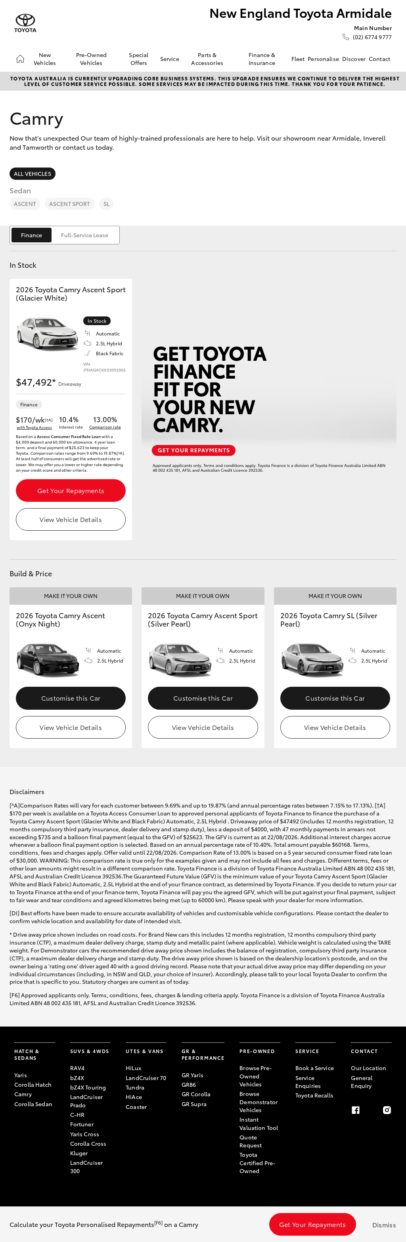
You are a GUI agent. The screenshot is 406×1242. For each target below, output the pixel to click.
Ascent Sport (69, 204)
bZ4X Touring (88, 1087)
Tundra (135, 1087)
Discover (354, 59)
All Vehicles (32, 173)
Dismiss (384, 1224)
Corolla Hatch (33, 1084)
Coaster (136, 1107)
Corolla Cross (88, 1143)
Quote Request (250, 1141)
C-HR (77, 1114)
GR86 (189, 1084)
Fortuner (82, 1124)
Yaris (20, 1075)
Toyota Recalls (314, 1095)
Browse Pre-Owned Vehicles (255, 1076)
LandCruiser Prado (86, 1101)
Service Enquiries (308, 1082)
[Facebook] (355, 1110)
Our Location (368, 1068)
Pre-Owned (257, 1051)
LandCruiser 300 (86, 1166)
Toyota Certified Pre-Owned (257, 1163)
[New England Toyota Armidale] (25, 23)
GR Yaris (192, 1075)
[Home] (20, 58)
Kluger (79, 1153)
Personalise (323, 59)
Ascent (25, 204)
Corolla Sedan (33, 1104)
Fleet (298, 59)
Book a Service (314, 1068)
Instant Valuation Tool (258, 1123)
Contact (379, 59)
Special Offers (138, 59)
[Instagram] (387, 1110)
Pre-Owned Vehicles (91, 59)
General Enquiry (361, 1082)
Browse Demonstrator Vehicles (258, 1102)
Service (169, 59)
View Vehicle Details (71, 519)
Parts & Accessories (207, 59)
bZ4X (77, 1078)
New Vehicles (45, 59)
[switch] (65, 235)
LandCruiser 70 (146, 1078)
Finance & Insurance (262, 59)
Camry (23, 1094)
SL (106, 204)
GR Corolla (196, 1094)
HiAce (134, 1097)
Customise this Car (71, 697)
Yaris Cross (85, 1134)
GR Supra (194, 1104)
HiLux (133, 1068)
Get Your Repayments (70, 490)
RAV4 (77, 1068)
